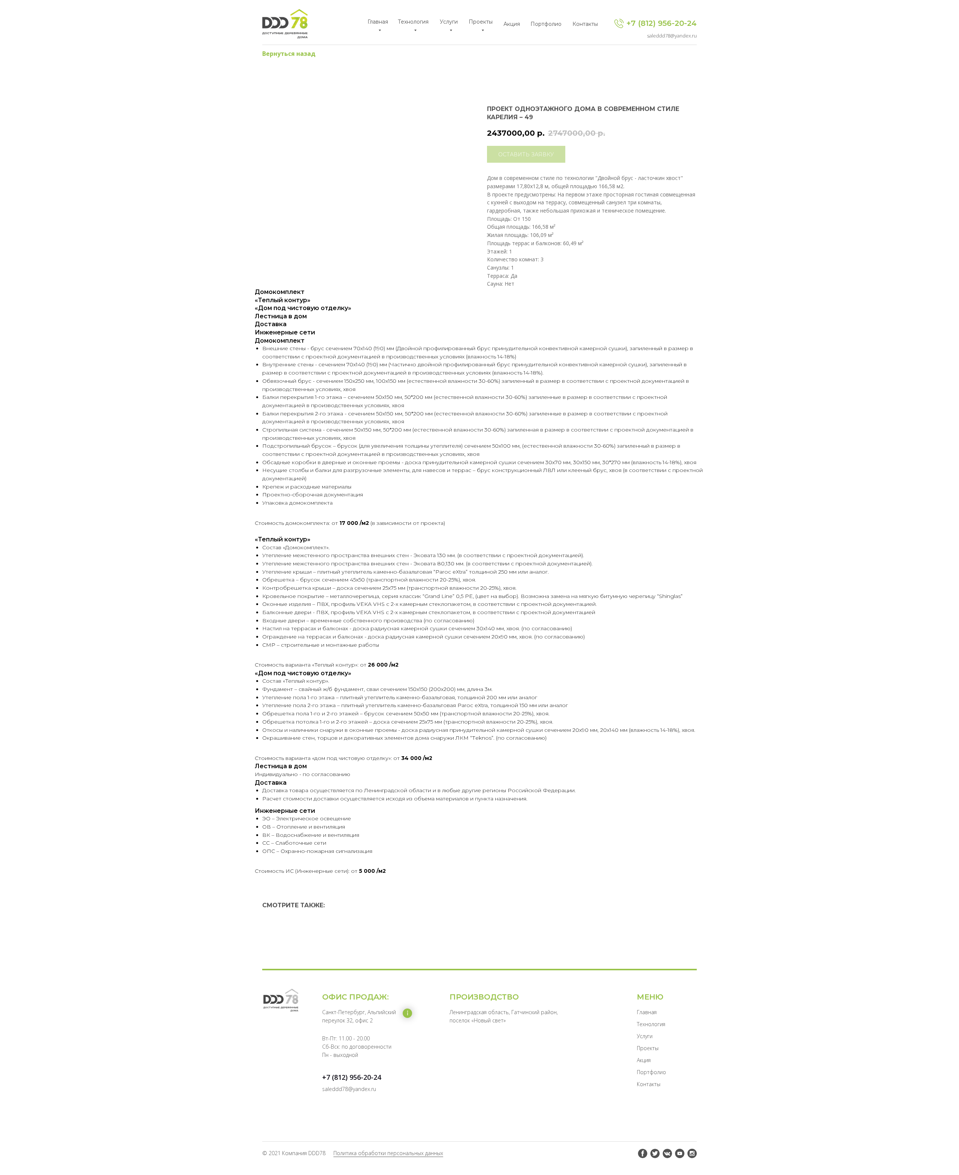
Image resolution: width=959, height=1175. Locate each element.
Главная (647, 1012)
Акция (644, 1060)
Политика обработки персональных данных (388, 1153)
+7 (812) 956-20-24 (661, 23)
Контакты (648, 1084)
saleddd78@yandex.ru (672, 35)
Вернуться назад (288, 53)
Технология (651, 1024)
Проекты (648, 1048)
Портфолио (651, 1072)
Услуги (645, 1036)
